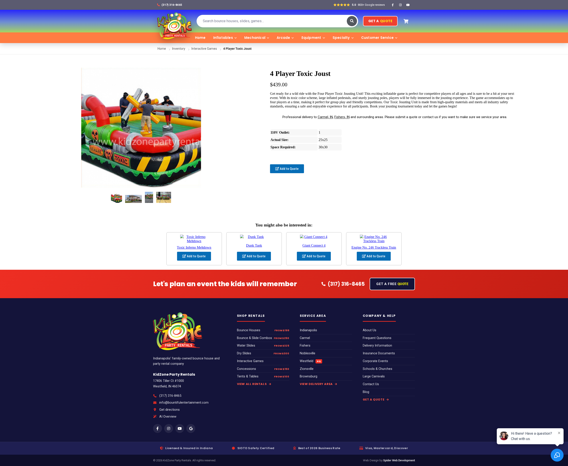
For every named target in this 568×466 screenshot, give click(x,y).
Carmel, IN (325, 117)
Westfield (310, 361)
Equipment (311, 37)
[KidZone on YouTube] (408, 5)
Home (200, 37)
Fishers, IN (342, 117)
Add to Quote (289, 169)
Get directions (169, 410)
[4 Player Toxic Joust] (116, 197)
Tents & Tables (247, 376)
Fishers (305, 345)
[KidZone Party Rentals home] (174, 21)
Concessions (246, 369)
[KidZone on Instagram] (400, 5)
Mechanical (254, 37)
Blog (366, 392)
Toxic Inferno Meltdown (194, 247)
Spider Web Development (399, 460)
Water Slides (246, 345)
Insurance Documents (379, 353)
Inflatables (223, 37)
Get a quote (374, 399)
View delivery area (316, 384)
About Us (369, 330)
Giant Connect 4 (313, 245)
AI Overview (167, 416)
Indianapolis (308, 330)
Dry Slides (244, 353)
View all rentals (252, 384)
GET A (380, 21)
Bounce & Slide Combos (254, 338)
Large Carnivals (374, 376)
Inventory (178, 48)
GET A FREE (392, 284)
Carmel (305, 338)
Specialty (341, 37)
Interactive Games (204, 48)
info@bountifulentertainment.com (184, 403)
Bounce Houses (248, 330)
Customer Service (377, 37)
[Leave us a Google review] (190, 428)
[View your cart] (406, 21)
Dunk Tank (254, 245)
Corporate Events (375, 361)
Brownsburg (308, 376)
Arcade (283, 37)
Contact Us (371, 384)
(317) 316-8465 (170, 396)
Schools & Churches (377, 369)
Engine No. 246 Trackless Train (373, 247)
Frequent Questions (377, 338)
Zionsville (307, 369)
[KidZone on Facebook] (393, 5)
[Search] (352, 21)
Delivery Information (377, 345)
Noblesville (307, 353)
